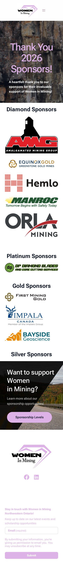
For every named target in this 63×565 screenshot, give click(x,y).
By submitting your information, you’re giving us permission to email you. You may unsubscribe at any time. (29, 543)
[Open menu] (44, 10)
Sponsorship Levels (29, 417)
